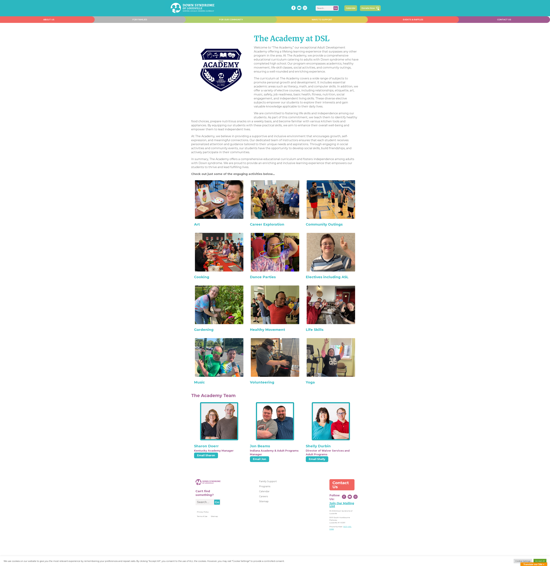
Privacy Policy (203, 512)
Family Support (268, 481)
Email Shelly (317, 459)
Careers (263, 496)
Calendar (350, 8)
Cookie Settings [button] (522, 561)
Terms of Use (202, 516)
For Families (139, 19)
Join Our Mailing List (341, 504)
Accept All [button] (540, 561)
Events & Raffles (413, 19)
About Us (48, 19)
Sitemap (214, 516)
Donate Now (368, 8)
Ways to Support (322, 19)
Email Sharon (206, 455)
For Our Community (231, 19)
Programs (264, 486)
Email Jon (259, 459)
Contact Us (504, 19)
